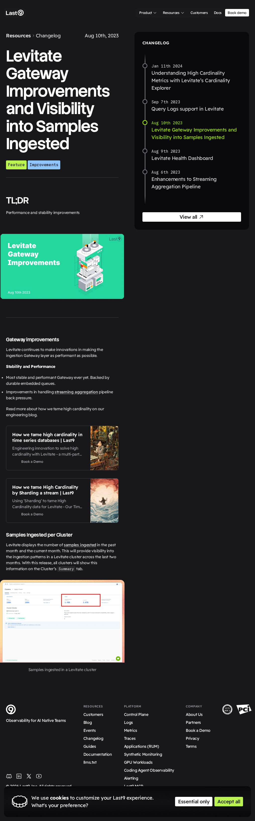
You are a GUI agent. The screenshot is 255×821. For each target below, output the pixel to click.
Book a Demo (198, 730)
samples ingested (80, 544)
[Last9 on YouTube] (39, 776)
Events (89, 730)
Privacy (192, 738)
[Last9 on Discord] (9, 776)
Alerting (131, 778)
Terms (191, 746)
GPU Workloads (138, 762)
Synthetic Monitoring (143, 754)
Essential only (193, 801)
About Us (194, 714)
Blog (87, 722)
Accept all (228, 801)
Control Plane (136, 714)
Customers (93, 714)
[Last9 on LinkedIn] (19, 776)
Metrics (130, 730)
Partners (193, 722)
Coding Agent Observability (149, 770)
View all (188, 217)
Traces (130, 738)
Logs (128, 722)
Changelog (48, 35)
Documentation (97, 754)
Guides (89, 746)
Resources (18, 35)
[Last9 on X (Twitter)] (29, 776)
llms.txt (90, 762)
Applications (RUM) (141, 746)
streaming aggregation (76, 391)
